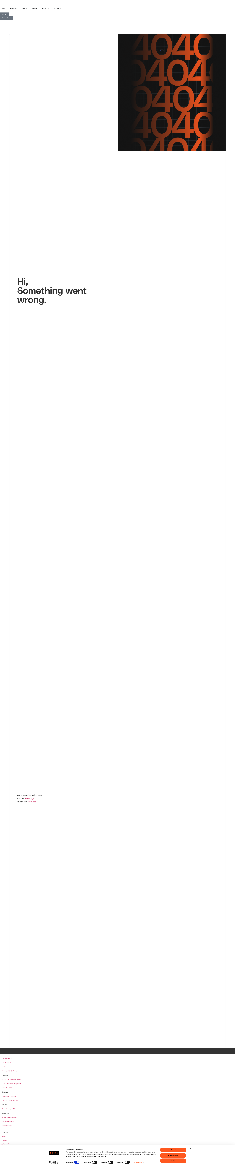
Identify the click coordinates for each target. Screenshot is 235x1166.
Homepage (29, 799)
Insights (2, 1144)
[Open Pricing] (38, 8)
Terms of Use (6, 1062)
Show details (137, 1162)
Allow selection (173, 1155)
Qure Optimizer (7, 1088)
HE (8, 1144)
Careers (4, 1141)
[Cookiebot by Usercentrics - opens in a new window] (54, 1162)
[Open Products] (18, 8)
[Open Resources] (50, 8)
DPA (3, 1067)
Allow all (173, 1150)
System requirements (9, 1117)
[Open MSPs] (6, 8)
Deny (173, 1161)
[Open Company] (62, 8)
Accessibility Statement (10, 1071)
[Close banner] (190, 1148)
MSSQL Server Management (11, 1079)
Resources (31, 802)
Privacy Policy (7, 1058)
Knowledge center (8, 1121)
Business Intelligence (9, 1096)
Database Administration (10, 1100)
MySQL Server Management (11, 1083)
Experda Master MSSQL (10, 1109)
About (4, 1136)
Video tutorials (7, 1126)
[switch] (94, 1162)
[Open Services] (28, 8)
